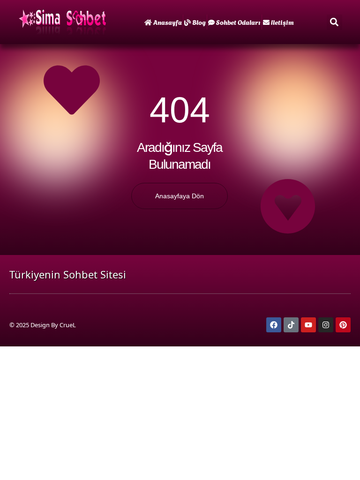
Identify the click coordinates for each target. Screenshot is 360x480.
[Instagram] (325, 324)
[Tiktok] (291, 324)
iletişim (282, 22)
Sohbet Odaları (238, 22)
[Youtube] (308, 324)
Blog (199, 22)
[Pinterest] (343, 324)
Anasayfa (167, 22)
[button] (334, 22)
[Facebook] (273, 324)
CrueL (68, 325)
